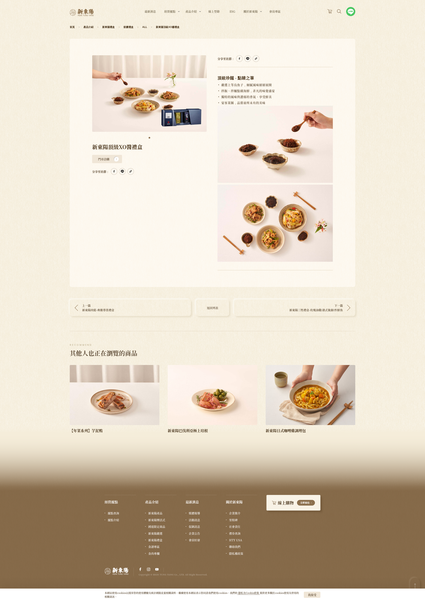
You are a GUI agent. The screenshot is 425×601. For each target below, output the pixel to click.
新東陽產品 (155, 513)
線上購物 (294, 503)
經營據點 (169, 11)
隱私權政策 (236, 553)
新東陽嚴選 (155, 533)
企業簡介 (234, 513)
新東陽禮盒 (155, 540)
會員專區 (275, 11)
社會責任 (234, 526)
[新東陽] (119, 572)
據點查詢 (113, 513)
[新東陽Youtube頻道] (157, 569)
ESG (232, 11)
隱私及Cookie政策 (248, 593)
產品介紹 (191, 11)
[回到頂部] (415, 586)
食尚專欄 (154, 553)
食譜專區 (154, 546)
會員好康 (194, 540)
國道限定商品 (156, 526)
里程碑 (233, 520)
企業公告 (194, 533)
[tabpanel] (149, 93)
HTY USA (235, 540)
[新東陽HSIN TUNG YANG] (82, 12)
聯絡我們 (234, 546)
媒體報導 (194, 513)
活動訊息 (194, 520)
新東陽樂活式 (156, 520)
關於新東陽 (251, 11)
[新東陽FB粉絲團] (140, 569)
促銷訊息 (194, 526)
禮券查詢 (234, 533)
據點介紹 (113, 520)
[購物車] (329, 11)
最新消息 (150, 11)
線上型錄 (214, 11)
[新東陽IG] (148, 569)
